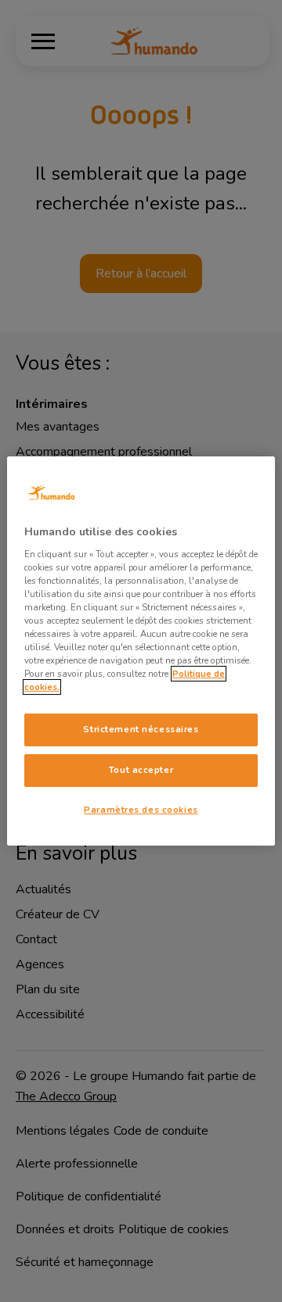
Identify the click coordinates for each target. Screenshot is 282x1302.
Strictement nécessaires (140, 729)
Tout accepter (141, 770)
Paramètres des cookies (141, 809)
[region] (141, 651)
